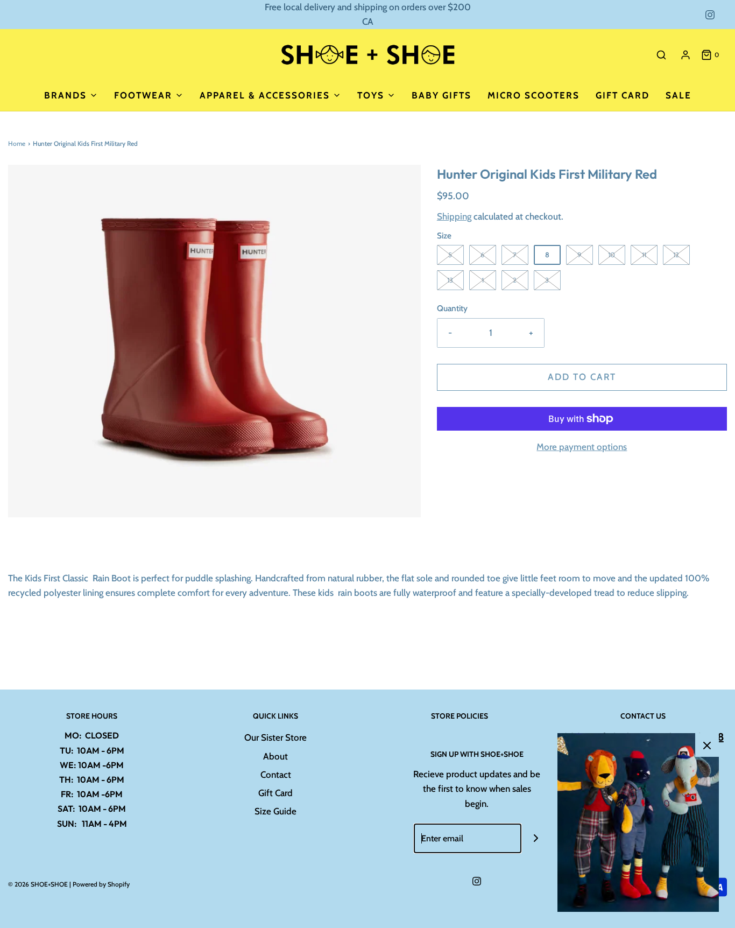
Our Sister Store (275, 737)
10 (611, 254)
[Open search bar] (661, 54)
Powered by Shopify (101, 884)
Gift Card (622, 95)
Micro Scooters (533, 95)
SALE (678, 95)
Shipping (454, 216)
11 (644, 254)
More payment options (581, 446)
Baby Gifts (441, 95)
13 (450, 280)
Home (16, 143)
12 (676, 254)
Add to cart (582, 376)
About (275, 756)
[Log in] (685, 55)
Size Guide (275, 811)
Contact (275, 774)
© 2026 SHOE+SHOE (38, 884)
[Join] (536, 838)
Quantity (452, 308)
